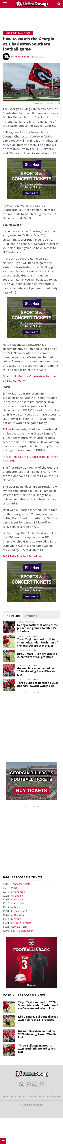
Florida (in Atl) (19, 911)
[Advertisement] (31, 16)
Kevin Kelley (22, 56)
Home (5, 1096)
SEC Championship (22, 930)
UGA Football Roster (50, 1096)
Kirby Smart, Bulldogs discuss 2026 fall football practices (37, 655)
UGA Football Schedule (23, 1096)
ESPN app (46, 267)
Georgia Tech (19, 926)
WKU (14, 888)
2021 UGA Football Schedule (22, 556)
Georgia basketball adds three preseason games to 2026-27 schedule (37, 628)
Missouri (16, 919)
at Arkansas (18, 891)
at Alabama (17, 903)
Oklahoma (17, 895)
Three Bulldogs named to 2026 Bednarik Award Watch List (38, 684)
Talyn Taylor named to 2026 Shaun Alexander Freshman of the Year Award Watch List (37, 642)
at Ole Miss (17, 915)
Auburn (15, 907)
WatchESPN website (16, 267)
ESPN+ (7, 429)
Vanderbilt (17, 899)
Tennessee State (20, 884)
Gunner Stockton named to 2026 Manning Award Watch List (36, 671)
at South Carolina (21, 923)
